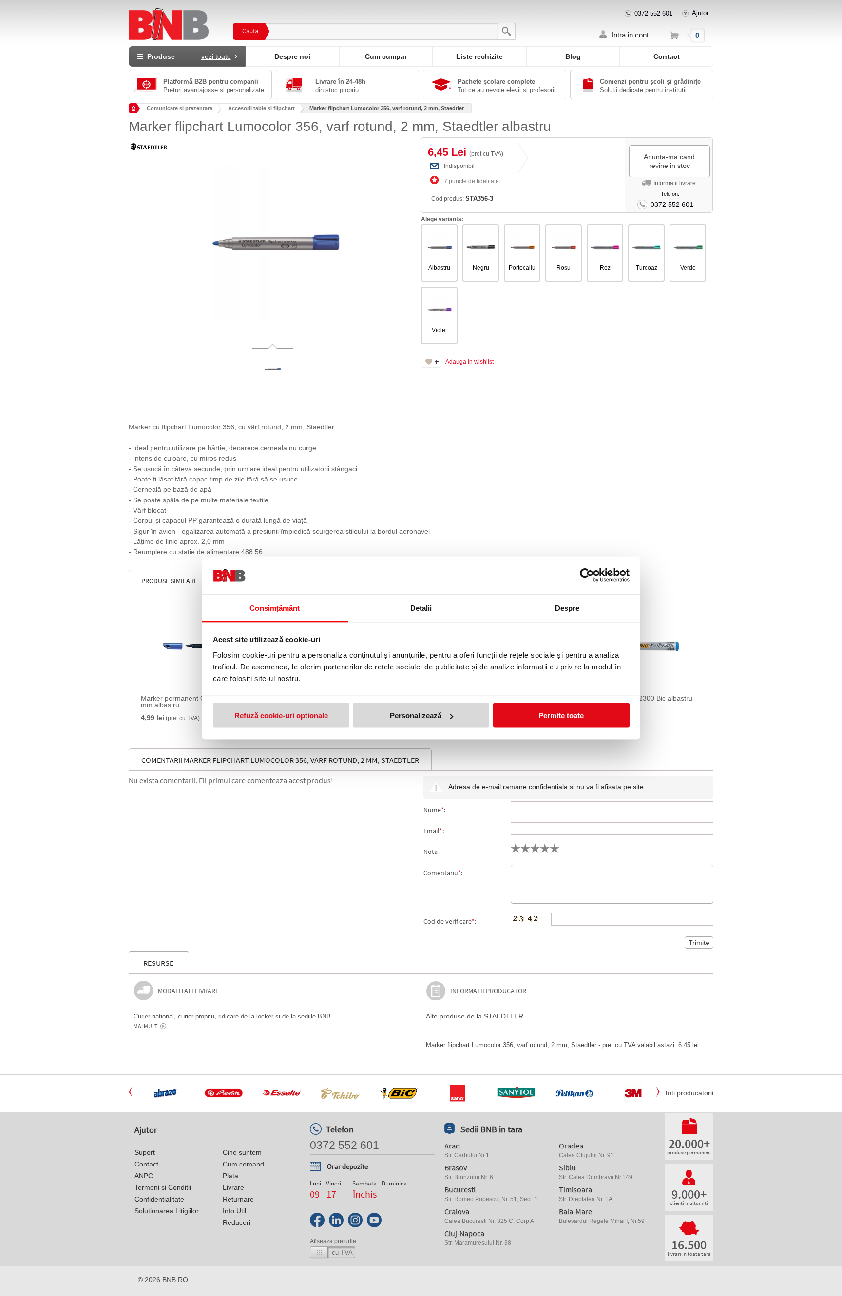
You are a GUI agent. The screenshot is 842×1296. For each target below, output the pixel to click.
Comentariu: (442, 873)
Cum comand (243, 1164)
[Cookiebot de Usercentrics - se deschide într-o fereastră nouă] (587, 575)
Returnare (238, 1199)
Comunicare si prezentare (179, 108)
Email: (433, 830)
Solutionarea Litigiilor (166, 1211)
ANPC (143, 1176)
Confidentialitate (159, 1199)
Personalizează (415, 715)
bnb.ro (175, 1280)
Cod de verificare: (449, 921)
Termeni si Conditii (162, 1187)
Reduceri (236, 1222)
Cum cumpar (386, 56)
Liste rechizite (479, 56)
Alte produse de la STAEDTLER (474, 1016)
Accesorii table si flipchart (261, 108)
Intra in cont (630, 35)
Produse (187, 56)
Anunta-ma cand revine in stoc (669, 161)
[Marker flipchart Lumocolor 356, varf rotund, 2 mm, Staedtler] (275, 234)
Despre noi (292, 56)
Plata (230, 1176)
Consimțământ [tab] (274, 607)
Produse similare (169, 580)
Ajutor (700, 13)
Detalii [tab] (421, 607)
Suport (144, 1152)
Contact (666, 56)
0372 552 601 (653, 13)
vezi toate (216, 56)
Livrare (233, 1187)
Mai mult (145, 1026)
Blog (573, 56)
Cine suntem (242, 1152)
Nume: (434, 809)
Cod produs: (462, 198)
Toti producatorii (688, 1093)
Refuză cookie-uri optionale (281, 715)
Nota (430, 851)
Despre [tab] (567, 607)
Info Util (234, 1211)
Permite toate (561, 715)
